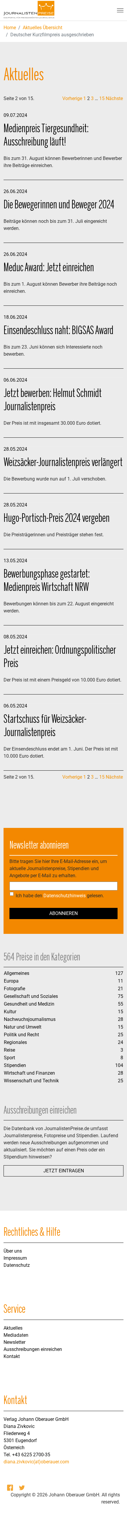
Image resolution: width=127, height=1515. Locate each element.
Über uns (13, 1251)
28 (120, 1019)
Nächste (114, 98)
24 (120, 1042)
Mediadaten (16, 1335)
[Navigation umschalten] (120, 10)
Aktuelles (13, 1328)
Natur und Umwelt (22, 1027)
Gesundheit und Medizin (29, 1004)
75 (120, 996)
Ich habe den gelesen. (60, 895)
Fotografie (14, 988)
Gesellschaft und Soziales (31, 996)
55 (120, 1004)
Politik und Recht (21, 1034)
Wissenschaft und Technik (31, 1080)
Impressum (15, 1258)
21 (120, 988)
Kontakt (12, 1356)
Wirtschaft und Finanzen (29, 1073)
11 (120, 981)
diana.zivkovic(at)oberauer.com (36, 1462)
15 (102, 98)
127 (119, 973)
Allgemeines (16, 973)
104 (119, 1065)
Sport (9, 1057)
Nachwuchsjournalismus (30, 1019)
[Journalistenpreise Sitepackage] (29, 10)
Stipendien (15, 1065)
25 (120, 1034)
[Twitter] (22, 1487)
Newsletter (14, 1342)
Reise (9, 1050)
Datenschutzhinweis (64, 895)
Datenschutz (17, 1265)
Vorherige (72, 98)
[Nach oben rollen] (114, 1502)
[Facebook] (10, 1487)
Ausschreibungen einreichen (33, 1349)
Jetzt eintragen (63, 1171)
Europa (11, 981)
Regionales (15, 1042)
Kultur (10, 1011)
